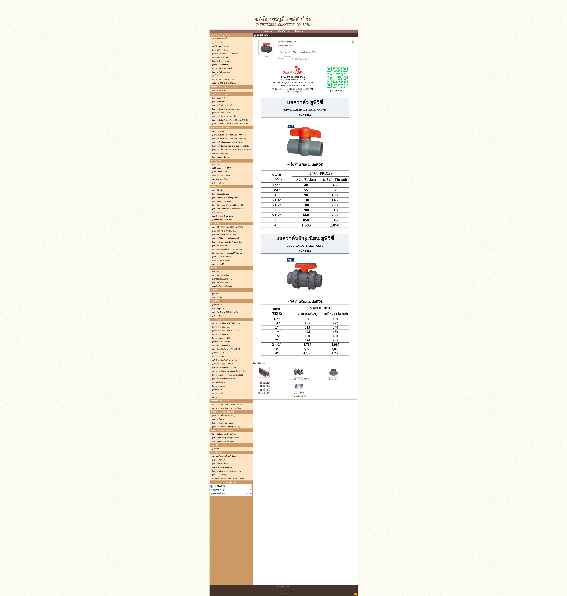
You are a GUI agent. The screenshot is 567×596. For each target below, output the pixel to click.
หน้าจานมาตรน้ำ (221, 39)
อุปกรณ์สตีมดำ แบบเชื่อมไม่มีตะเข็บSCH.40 (231, 120)
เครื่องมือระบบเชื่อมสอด (223, 220)
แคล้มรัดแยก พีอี (220, 246)
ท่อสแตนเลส (219, 131)
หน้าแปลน (218, 212)
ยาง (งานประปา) (220, 460)
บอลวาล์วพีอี (219, 264)
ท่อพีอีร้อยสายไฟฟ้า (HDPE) (225, 235)
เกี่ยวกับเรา (283, 31)
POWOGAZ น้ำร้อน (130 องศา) (226, 83)
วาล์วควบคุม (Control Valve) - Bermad (228, 404)
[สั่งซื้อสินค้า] (302, 58)
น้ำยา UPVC (219, 183)
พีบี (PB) (214, 268)
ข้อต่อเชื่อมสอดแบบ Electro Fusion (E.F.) (229, 209)
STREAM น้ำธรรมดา (222, 46)
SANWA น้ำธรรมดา (221, 57)
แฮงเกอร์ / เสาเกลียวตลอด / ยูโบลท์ (227, 471)
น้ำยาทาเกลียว (219, 316)
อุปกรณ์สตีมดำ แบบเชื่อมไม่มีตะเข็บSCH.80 (231, 124)
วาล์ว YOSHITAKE (221, 353)
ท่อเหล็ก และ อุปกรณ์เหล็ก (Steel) (223, 94)
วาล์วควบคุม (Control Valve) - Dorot (227, 408)
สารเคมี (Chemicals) (218, 445)
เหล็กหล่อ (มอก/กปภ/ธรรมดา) (222, 412)
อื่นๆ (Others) (216, 453)
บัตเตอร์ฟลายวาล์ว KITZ (223, 345)
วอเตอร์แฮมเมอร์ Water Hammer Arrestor (229, 478)
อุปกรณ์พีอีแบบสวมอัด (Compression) (228, 242)
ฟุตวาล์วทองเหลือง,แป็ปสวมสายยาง (228, 456)
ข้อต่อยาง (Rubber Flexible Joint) (223, 430)
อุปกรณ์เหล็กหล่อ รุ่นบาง (223, 423)
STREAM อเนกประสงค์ (223, 68)
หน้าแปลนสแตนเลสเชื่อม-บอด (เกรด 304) (230, 135)
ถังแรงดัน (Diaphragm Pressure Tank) (224, 87)
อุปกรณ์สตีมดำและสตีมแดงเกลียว (227, 109)
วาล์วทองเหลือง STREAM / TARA (227, 323)
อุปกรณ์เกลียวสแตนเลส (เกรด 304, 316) (229, 142)
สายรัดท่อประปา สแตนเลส (224, 467)
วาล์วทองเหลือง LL (221, 327)
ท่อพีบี (216, 272)
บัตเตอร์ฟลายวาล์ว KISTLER (225, 379)
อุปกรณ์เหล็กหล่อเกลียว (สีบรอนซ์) (227, 427)
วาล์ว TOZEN (219, 356)
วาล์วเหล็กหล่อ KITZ (222, 338)
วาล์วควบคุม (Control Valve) (221, 401)
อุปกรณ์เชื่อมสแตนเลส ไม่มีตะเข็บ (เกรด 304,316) (232, 150)
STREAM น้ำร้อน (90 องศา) (224, 79)
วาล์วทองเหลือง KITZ (222, 334)
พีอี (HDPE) (215, 224)
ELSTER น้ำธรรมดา (221, 65)
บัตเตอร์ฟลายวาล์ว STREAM (225, 368)
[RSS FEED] (356, 594)
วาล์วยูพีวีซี (218, 393)
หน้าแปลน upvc (333, 379)
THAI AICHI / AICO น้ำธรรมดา (226, 54)
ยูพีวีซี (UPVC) (216, 161)
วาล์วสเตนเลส (219, 386)
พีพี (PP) (214, 290)
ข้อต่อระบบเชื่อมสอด (222, 283)
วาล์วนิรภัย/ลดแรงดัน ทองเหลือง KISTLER (230, 371)
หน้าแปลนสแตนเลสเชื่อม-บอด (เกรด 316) (230, 139)
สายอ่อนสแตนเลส (221, 153)
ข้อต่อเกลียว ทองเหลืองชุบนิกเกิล (226, 198)
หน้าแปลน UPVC (221, 179)
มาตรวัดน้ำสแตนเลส (222, 72)
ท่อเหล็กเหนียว (219, 102)
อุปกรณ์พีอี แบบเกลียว (222, 257)
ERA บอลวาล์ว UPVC (222, 168)
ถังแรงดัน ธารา (220, 91)
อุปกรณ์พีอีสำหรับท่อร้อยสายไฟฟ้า (227, 238)
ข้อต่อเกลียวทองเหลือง (222, 201)
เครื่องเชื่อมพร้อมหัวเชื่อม (223, 216)
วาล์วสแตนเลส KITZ (222, 342)
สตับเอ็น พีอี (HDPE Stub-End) (225, 231)
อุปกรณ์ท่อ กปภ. (220, 419)
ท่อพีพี (216, 294)
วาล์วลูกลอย (219, 397)
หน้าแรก (268, 31)
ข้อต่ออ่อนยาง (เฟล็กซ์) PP (224, 441)
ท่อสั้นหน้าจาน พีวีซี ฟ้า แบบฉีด (226, 312)
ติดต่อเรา (299, 31)
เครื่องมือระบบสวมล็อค (223, 279)
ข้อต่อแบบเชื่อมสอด (221, 194)
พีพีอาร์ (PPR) (216, 187)
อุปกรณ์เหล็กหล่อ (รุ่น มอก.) (224, 416)
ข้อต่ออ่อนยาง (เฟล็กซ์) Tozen (225, 434)
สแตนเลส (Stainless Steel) (220, 127)
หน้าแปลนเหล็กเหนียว (222, 113)
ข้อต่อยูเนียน (219, 308)
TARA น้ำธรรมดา (221, 50)
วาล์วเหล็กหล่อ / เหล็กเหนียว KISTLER (228, 375)
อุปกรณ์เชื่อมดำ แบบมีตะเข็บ (225, 116)
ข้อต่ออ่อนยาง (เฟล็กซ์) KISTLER (226, 438)
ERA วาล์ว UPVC (221, 172)
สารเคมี (217, 449)
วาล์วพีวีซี (218, 305)
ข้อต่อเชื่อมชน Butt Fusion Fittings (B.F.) (229, 205)
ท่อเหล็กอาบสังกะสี (221, 98)
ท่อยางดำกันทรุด (220, 475)
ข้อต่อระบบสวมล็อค (221, 275)
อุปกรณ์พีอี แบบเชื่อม (222, 260)
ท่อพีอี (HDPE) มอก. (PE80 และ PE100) (228, 227)
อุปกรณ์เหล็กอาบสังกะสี (223, 105)
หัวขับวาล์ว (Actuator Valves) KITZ (227, 349)
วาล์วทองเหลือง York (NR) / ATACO (227, 331)
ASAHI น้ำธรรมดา (221, 61)
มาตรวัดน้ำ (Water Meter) (220, 35)
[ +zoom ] (266, 57)
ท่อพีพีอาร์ (218, 190)
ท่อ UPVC (218, 164)
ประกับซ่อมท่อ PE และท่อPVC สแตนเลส (229, 253)
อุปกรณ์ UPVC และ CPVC (224, 175)
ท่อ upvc (264, 379)
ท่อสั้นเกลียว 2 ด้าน (221, 157)
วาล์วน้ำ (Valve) (217, 320)
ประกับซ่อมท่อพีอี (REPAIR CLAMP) (228, 249)
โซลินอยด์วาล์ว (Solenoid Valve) (226, 360)
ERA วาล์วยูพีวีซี (264, 393)
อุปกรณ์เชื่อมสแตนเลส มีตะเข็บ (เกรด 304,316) (231, 146)
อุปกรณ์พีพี (218, 297)
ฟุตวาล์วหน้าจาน (221, 382)
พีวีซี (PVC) (215, 301)
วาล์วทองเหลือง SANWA (223, 364)
